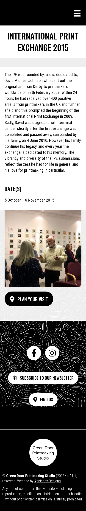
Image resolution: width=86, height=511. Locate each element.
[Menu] (77, 13)
